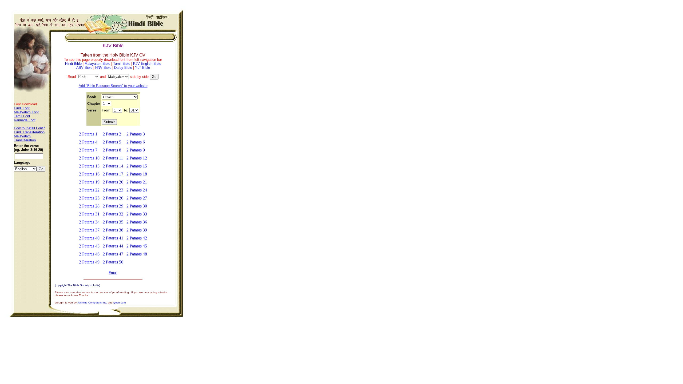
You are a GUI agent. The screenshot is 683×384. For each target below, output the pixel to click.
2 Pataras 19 (89, 182)
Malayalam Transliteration (25, 138)
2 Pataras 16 (89, 174)
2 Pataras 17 (113, 174)
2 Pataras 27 (136, 198)
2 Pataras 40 (89, 238)
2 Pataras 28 (89, 206)
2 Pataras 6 (135, 142)
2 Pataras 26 (113, 198)
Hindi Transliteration (29, 132)
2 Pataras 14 (113, 166)
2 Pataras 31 (89, 214)
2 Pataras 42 (136, 238)
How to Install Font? (29, 128)
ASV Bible (84, 68)
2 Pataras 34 (89, 222)
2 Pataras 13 (89, 166)
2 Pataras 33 (136, 214)
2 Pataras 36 (136, 222)
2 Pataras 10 (89, 158)
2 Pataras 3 (135, 134)
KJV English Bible (147, 64)
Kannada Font (24, 120)
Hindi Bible (73, 64)
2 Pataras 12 (136, 158)
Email (113, 273)
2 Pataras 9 (135, 150)
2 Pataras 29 (113, 206)
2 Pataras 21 (136, 182)
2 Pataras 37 (89, 230)
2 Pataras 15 (136, 166)
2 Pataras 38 (113, 230)
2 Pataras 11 (113, 158)
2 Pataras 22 (89, 190)
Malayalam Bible (97, 64)
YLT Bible (142, 68)
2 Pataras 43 (89, 246)
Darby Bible (123, 68)
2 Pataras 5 (112, 142)
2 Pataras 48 (136, 254)
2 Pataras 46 (89, 254)
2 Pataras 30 (136, 206)
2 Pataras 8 (112, 150)
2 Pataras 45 (136, 246)
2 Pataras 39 (136, 230)
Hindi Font (22, 108)
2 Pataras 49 (89, 262)
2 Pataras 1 (88, 134)
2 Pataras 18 (136, 174)
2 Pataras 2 (112, 134)
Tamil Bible (121, 64)
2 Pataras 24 (136, 190)
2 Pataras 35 (113, 222)
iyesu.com (119, 302)
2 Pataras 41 (113, 238)
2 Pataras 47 (113, 254)
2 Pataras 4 (88, 142)
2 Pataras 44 (113, 246)
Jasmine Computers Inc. (92, 302)
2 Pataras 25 (89, 198)
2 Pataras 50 (113, 262)
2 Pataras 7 (88, 150)
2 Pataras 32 (113, 214)
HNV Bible (103, 68)
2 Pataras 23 (113, 190)
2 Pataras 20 (113, 182)
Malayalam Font (26, 112)
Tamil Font (22, 116)
